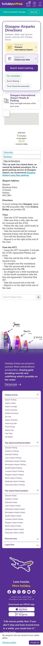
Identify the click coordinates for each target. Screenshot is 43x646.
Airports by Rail (11, 423)
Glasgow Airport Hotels (14, 522)
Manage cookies (9, 642)
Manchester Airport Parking (15, 461)
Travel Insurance (11, 410)
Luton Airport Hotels (13, 506)
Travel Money (10, 427)
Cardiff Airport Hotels (13, 516)
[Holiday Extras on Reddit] (34, 592)
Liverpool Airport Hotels (14, 519)
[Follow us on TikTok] (24, 592)
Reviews (8, 156)
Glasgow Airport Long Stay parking (18, 174)
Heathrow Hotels (11, 499)
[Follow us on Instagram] (19, 592)
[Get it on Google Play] (22, 614)
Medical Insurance (11, 413)
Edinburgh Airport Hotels (14, 529)
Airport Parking (10, 400)
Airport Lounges (11, 406)
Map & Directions (12, 161)
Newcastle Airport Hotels (14, 533)
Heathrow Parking (12, 451)
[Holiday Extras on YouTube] (29, 592)
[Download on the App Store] (22, 609)
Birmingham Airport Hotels (15, 512)
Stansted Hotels (11, 502)
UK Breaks (9, 437)
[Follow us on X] (14, 592)
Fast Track (9, 433)
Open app (34, 12)
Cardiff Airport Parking (13, 468)
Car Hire (8, 417)
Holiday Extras (12, 3)
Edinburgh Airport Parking (14, 481)
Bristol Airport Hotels (13, 526)
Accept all (34, 642)
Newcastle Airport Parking (15, 485)
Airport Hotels (10, 403)
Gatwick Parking (11, 448)
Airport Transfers (11, 420)
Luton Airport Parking (13, 458)
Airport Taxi (9, 430)
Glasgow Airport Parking (14, 475)
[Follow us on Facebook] (9, 592)
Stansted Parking (11, 454)
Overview (8, 152)
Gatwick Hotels (10, 495)
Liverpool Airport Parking (14, 471)
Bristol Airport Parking (13, 478)
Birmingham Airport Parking (15, 464)
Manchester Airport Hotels (15, 509)
